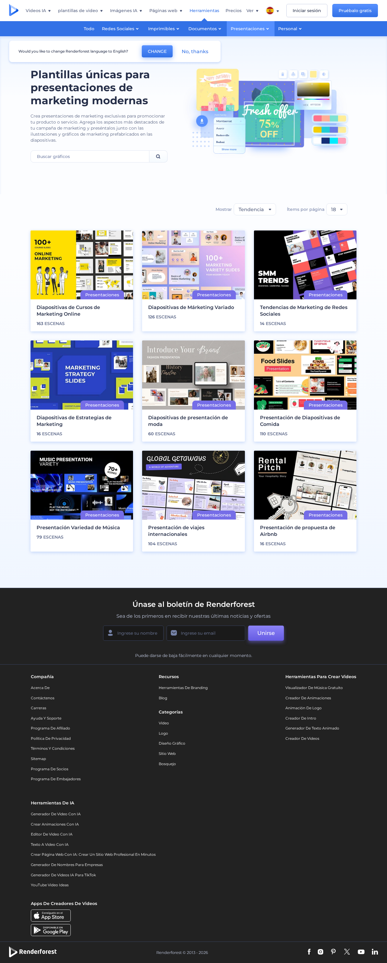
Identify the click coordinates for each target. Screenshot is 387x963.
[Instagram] (320, 952)
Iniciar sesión (307, 10)
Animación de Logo (303, 708)
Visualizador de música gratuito (314, 687)
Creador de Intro (300, 718)
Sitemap (38, 758)
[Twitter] (346, 952)
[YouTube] (361, 952)
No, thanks (195, 51)
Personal (287, 28)
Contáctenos (42, 698)
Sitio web (167, 753)
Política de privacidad (51, 738)
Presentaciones (248, 28)
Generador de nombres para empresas (67, 864)
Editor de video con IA (52, 834)
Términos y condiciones (53, 748)
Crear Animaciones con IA (55, 824)
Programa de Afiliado (50, 728)
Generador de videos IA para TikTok (63, 875)
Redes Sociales (118, 28)
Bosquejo (167, 764)
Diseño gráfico (172, 743)
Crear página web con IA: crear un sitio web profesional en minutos (93, 854)
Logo (163, 733)
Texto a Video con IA (50, 844)
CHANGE (157, 51)
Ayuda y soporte (46, 718)
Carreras (38, 708)
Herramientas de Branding (183, 687)
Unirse (266, 633)
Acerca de (40, 687)
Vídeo (164, 723)
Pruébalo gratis (355, 10)
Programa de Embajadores (56, 779)
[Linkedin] (375, 952)
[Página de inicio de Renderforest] (13, 10)
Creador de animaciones (308, 698)
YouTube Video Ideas (50, 885)
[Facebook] (309, 952)
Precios (234, 10)
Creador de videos (302, 738)
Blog (163, 698)
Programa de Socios (49, 769)
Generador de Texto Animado (312, 728)
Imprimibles (161, 28)
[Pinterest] (333, 952)
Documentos (202, 28)
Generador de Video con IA (56, 814)
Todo (89, 28)
